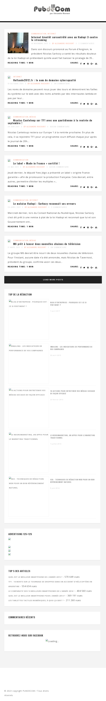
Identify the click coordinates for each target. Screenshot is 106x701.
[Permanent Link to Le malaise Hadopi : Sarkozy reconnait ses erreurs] (9, 201)
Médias (33, 117)
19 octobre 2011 (16, 83)
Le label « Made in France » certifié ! (36, 163)
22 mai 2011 (13, 167)
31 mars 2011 (14, 247)
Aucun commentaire (60, 126)
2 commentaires (86, 43)
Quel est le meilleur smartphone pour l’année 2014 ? (36, 596)
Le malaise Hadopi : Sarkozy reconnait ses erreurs (44, 203)
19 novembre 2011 (39, 43)
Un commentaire (62, 83)
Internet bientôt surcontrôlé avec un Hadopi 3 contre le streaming (64, 38)
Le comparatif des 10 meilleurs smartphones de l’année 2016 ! (41, 591)
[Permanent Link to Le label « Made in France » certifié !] (9, 160)
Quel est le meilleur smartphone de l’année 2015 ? (35, 577)
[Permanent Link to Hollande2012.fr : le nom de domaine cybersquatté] (9, 77)
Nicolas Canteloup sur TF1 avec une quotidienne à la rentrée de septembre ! (50, 121)
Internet (51, 33)
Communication (38, 33)
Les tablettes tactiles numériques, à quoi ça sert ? (35, 600)
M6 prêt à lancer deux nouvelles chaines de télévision (47, 244)
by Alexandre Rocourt (63, 43)
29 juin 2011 (14, 126)
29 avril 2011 (14, 207)
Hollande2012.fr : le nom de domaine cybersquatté (44, 80)
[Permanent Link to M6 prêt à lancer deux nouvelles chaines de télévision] (9, 241)
